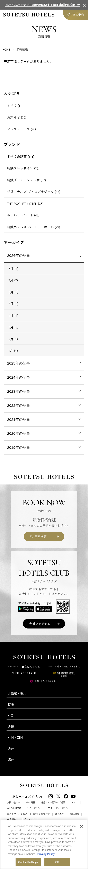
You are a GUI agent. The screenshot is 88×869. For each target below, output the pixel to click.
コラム (74, 802)
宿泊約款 (74, 814)
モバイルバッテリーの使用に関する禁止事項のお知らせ (42, 4)
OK (57, 862)
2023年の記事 (18, 391)
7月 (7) (13, 280)
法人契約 (59, 814)
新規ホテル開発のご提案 (53, 802)
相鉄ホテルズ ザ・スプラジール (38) (33, 191)
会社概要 (30, 802)
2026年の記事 (18, 256)
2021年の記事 (18, 420)
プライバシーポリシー (59, 808)
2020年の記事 (18, 433)
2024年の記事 (18, 377)
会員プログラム (39, 623)
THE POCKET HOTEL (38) (25, 203)
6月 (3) (13, 291)
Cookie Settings (28, 862)
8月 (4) (13, 268)
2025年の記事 (18, 363)
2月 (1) (13, 338)
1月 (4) (13, 350)
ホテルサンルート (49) (23, 215)
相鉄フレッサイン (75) (23, 168)
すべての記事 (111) (20, 156)
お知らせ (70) (16, 117)
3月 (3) (13, 327)
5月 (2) (13, 303)
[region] (44, 844)
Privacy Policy (46, 854)
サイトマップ (28, 819)
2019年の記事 (18, 448)
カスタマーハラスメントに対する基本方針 (28, 814)
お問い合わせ (13, 802)
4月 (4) (13, 315)
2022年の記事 (18, 405)
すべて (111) (15, 105)
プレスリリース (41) (21, 128)
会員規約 (11, 819)
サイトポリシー (34, 808)
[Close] (81, 826)
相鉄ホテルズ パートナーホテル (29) (33, 226)
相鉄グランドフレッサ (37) (26, 179)
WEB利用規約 (14, 808)
